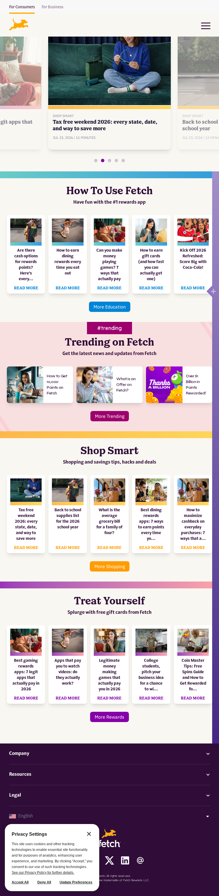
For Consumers (22, 7)
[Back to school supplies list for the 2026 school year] (109, 160)
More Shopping (109, 566)
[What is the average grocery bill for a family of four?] (116, 160)
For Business (52, 7)
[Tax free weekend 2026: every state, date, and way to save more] (102, 160)
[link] (109, 90)
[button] (18, 24)
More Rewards (109, 717)
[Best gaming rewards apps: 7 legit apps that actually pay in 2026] (96, 160)
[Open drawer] (209, 291)
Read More (26, 288)
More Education (110, 307)
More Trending (109, 416)
